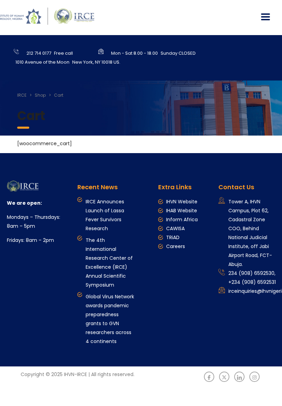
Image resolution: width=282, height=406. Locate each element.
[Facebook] (209, 377)
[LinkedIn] (239, 377)
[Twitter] (224, 377)
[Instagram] (254, 377)
